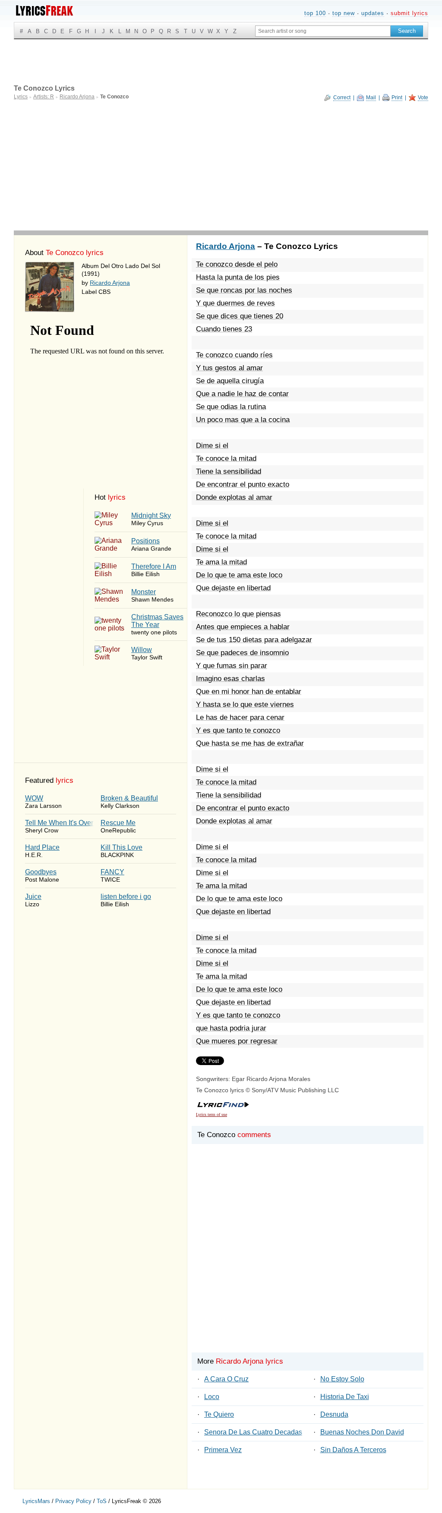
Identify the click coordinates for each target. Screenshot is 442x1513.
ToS (102, 1501)
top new (343, 13)
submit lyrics (409, 13)
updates (372, 13)
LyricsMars (36, 1501)
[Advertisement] (221, 165)
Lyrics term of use (211, 1114)
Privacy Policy (73, 1501)
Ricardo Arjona (110, 282)
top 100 (315, 13)
